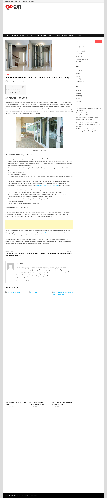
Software (79, 35)
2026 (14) (78, 90)
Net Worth (15, 35)
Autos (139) (79, 56)
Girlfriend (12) (80, 81)
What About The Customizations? (17, 92)
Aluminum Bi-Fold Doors (13, 89)
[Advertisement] (53, 23)
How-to (43, 35)
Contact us (31, 1)
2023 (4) (78, 98)
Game (37, 35)
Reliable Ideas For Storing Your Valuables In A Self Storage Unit (38, 403)
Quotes (64, 35)
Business (29, 35)
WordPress (30, 495)
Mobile (71, 35)
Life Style (50, 35)
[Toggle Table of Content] (23, 87)
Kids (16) (78, 79)
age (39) (78, 73)
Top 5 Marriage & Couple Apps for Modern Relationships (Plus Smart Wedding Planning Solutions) (88, 124)
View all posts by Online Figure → (24, 281)
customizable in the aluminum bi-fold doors (47, 185)
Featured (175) (80, 54)
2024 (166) (79, 96)
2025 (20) (78, 93)
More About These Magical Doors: (17, 91)
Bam (36, 495)
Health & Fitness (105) (82, 59)
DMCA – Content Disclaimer (21, 1)
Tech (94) (78, 62)
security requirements (48, 233)
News (58, 35)
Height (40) (79, 71)
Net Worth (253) (80, 51)
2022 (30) (78, 101)
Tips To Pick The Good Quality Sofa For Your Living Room (62, 403)
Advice (22, 35)
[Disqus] (39, 430)
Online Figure (12, 81)
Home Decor (8, 74)
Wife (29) (78, 76)
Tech (8, 35)
